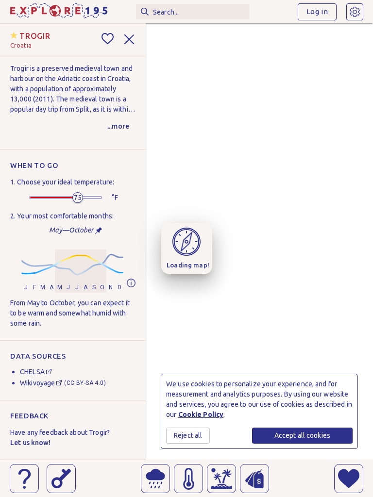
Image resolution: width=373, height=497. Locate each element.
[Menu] (354, 11)
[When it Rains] (155, 478)
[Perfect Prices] (254, 478)
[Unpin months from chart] (98, 231)
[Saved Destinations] (348, 478)
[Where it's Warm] (188, 478)
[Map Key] (61, 478)
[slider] (77, 197)
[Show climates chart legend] (131, 284)
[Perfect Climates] (221, 478)
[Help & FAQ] (24, 478)
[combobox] (192, 11)
